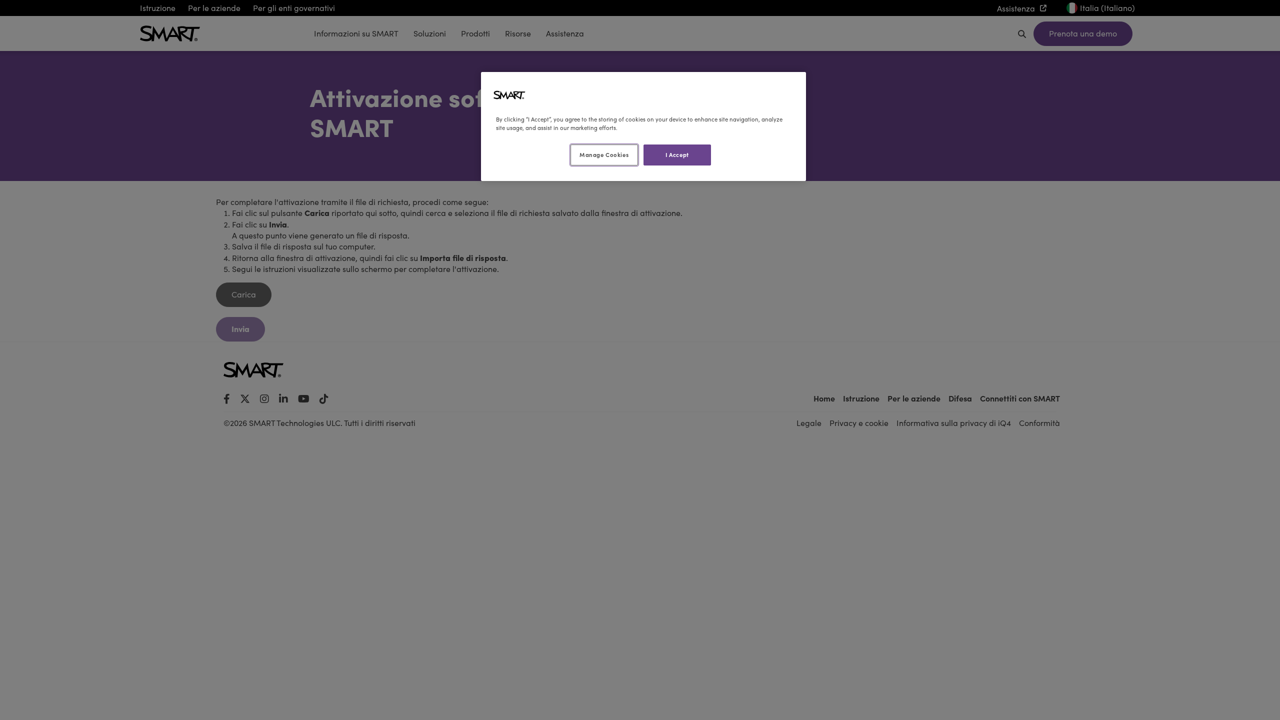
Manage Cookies (604, 154)
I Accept (677, 154)
